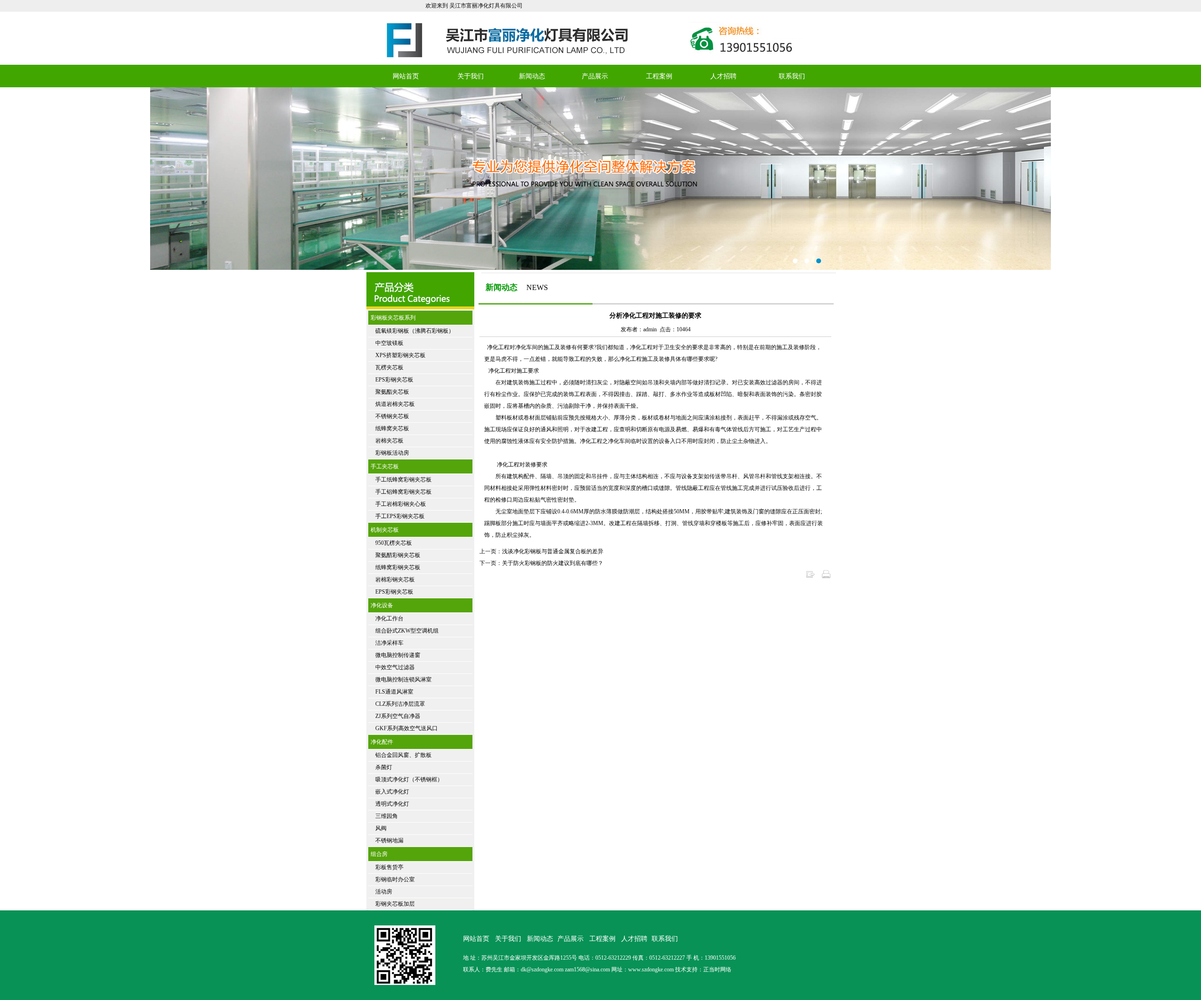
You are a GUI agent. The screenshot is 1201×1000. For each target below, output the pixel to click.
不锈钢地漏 (389, 840)
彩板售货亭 (389, 867)
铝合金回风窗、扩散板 (403, 755)
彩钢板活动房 (392, 453)
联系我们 (792, 76)
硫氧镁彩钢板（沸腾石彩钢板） (414, 331)
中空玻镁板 (389, 343)
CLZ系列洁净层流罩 (400, 704)
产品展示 (595, 76)
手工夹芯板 (385, 466)
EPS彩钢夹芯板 (394, 379)
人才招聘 (723, 76)
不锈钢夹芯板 (392, 416)
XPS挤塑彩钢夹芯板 (400, 355)
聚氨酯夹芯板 (392, 392)
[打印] (826, 577)
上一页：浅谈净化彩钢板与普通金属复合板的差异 (541, 551)
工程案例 (659, 76)
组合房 (379, 854)
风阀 (381, 828)
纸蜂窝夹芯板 (392, 428)
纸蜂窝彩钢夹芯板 (397, 567)
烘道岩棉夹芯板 (395, 404)
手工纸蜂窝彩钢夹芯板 (403, 479)
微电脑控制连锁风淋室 (403, 679)
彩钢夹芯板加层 (395, 904)
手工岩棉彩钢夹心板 (400, 504)
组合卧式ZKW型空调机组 (407, 630)
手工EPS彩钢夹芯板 (400, 516)
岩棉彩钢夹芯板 (395, 579)
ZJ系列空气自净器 (397, 716)
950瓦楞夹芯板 (393, 543)
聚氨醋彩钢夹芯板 (397, 555)
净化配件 (382, 742)
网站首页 (406, 76)
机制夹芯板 (385, 530)
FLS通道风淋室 (394, 691)
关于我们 (470, 76)
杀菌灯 (383, 767)
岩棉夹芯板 (389, 440)
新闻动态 (532, 76)
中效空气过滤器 (395, 667)
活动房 (383, 891)
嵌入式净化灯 (392, 791)
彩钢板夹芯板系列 (393, 317)
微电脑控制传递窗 (397, 655)
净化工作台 (389, 618)
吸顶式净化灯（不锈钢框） (409, 779)
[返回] (810, 577)
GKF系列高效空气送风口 (406, 728)
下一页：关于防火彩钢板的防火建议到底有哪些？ (541, 563)
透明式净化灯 (392, 804)
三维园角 (386, 816)
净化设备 (382, 605)
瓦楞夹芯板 (389, 367)
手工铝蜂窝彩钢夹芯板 (403, 492)
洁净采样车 (389, 643)
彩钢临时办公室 (395, 879)
